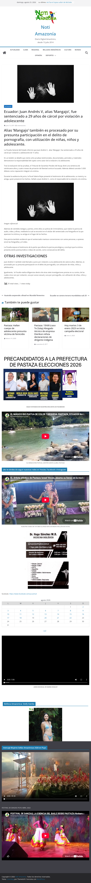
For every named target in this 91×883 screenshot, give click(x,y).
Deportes (50, 55)
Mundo (78, 50)
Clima (25, 50)
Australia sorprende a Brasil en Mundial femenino (24, 295)
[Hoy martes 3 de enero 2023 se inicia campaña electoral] (75, 309)
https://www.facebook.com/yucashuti (23, 594)
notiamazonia (21, 125)
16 (83, 614)
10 (8, 614)
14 (58, 614)
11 (21, 614)
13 (45, 614)
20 (45, 618)
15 (71, 614)
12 (33, 614)
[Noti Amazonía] (4, 52)
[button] (55, 55)
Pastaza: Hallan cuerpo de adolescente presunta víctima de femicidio (15, 330)
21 (58, 618)
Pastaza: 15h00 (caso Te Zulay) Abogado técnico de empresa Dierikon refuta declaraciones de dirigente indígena (45, 332)
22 (71, 618)
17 (8, 618)
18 (21, 618)
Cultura (67, 50)
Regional (35, 50)
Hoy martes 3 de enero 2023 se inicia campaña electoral (74, 328)
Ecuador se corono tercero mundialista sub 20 (68, 295)
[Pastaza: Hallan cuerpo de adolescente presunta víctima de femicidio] (15, 309)
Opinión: (38, 55)
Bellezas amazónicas (52, 50)
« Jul (44, 631)
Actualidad (15, 50)
